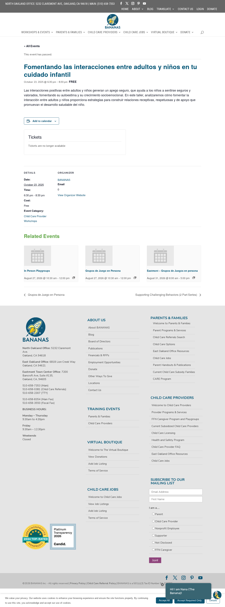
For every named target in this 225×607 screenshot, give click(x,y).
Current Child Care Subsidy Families (174, 372)
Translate (164, 9)
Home (125, 9)
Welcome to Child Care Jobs (105, 497)
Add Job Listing (97, 464)
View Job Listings (98, 504)
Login (200, 9)
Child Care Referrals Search (169, 337)
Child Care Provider (166, 521)
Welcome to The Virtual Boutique (108, 450)
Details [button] (213, 600)
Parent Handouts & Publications (172, 365)
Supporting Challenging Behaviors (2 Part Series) (166, 295)
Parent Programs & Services (169, 330)
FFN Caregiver (163, 550)
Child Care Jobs (134, 32)
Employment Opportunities (104, 362)
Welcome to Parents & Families (171, 323)
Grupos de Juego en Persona (103, 270)
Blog (150, 9)
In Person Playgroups (37, 270)
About (136, 9)
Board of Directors (99, 341)
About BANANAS (99, 327)
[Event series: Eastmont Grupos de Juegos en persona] (193, 278)
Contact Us (185, 9)
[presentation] (37, 256)
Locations (94, 383)
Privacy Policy (77, 583)
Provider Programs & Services (169, 412)
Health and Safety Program (168, 440)
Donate (212, 9)
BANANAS (64, 180)
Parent (159, 514)
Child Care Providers (102, 32)
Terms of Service (98, 470)
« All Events (32, 46)
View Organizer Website (71, 195)
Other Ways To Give (100, 376)
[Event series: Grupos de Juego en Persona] (135, 278)
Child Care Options (164, 344)
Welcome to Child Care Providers (171, 405)
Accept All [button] (164, 600)
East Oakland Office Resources (171, 351)
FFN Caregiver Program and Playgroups (175, 419)
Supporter (161, 535)
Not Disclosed (163, 542)
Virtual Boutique (162, 32)
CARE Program (162, 379)
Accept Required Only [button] (189, 600)
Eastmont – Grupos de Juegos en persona (172, 270)
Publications (95, 348)
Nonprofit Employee (167, 528)
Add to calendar (42, 121)
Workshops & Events (35, 32)
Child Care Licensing (163, 433)
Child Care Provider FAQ (166, 447)
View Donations (97, 457)
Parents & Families (69, 32)
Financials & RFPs (98, 355)
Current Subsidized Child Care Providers (175, 426)
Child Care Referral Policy (101, 583)
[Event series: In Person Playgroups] (73, 278)
